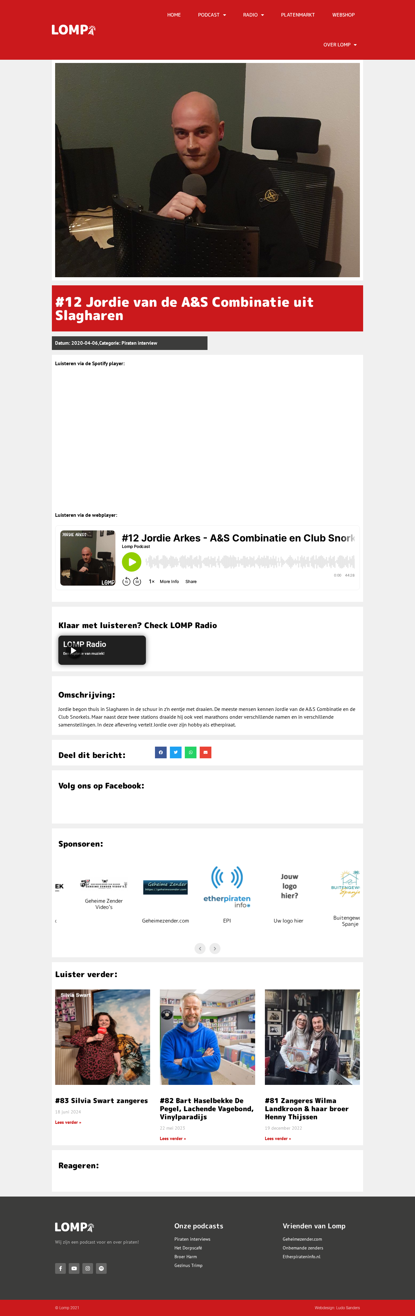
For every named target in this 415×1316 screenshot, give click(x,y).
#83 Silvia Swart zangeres (101, 1100)
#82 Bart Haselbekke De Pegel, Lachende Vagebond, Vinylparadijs (207, 1109)
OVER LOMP (337, 44)
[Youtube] (74, 1268)
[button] (161, 752)
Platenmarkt (298, 14)
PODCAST (209, 14)
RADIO (250, 14)
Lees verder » (68, 1122)
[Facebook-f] (60, 1268)
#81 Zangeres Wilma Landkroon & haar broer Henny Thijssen (307, 1109)
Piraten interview (139, 343)
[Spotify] (101, 1268)
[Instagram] (87, 1268)
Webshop (343, 14)
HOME (174, 14)
